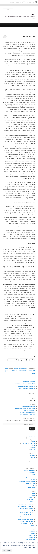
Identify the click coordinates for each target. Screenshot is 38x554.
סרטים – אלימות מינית (25, 503)
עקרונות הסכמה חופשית (29, 385)
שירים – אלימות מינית (25, 512)
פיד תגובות (32, 537)
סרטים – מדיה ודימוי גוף (24, 505)
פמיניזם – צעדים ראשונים (26, 508)
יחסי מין (33, 480)
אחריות (7, 368)
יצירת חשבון (32, 532)
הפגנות (24, 370)
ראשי (33, 24)
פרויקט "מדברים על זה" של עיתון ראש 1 (24, 383)
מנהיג (26, 372)
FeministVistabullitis (29, 470)
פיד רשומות (32, 535)
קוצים (32, 14)
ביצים (33, 476)
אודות (17, 24)
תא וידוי (33, 457)
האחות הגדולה (31, 464)
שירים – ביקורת (27, 514)
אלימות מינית (31, 436)
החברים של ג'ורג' (30, 478)
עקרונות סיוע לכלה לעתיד (28, 381)
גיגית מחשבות (24, 368)
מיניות (33, 447)
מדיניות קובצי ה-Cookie (29, 547)
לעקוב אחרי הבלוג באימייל (29, 418)
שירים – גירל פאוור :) (25, 516)
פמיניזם (33, 449)
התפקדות (14, 370)
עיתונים (22, 372)
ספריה (28, 24)
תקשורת (9, 372)
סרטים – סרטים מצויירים (24, 506)
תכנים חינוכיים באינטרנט (26, 521)
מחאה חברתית (31, 372)
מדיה (33, 445)
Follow (31, 428)
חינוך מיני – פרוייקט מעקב (28, 443)
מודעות (6, 370)
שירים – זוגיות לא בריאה (25, 518)
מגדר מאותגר (29, 499)
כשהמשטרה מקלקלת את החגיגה (26, 387)
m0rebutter (32, 472)
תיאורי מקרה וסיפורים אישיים (25, 519)
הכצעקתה (32, 455)
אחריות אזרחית (28, 36)
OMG (33, 474)
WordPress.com (30, 539)
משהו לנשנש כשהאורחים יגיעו (27, 481)
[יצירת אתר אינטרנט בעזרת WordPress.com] (19, 2)
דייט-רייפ (31, 497)
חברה (18, 368)
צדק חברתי (17, 372)
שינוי (12, 372)
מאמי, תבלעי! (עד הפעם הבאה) (27, 388)
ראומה (33, 485)
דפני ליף (29, 370)
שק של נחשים (31, 487)
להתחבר (33, 533)
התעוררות (19, 370)
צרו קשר (22, 24)
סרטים (31, 501)
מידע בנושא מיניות (26, 523)
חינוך (15, 368)
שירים (31, 510)
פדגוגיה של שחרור (30, 483)
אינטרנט (33, 370)
